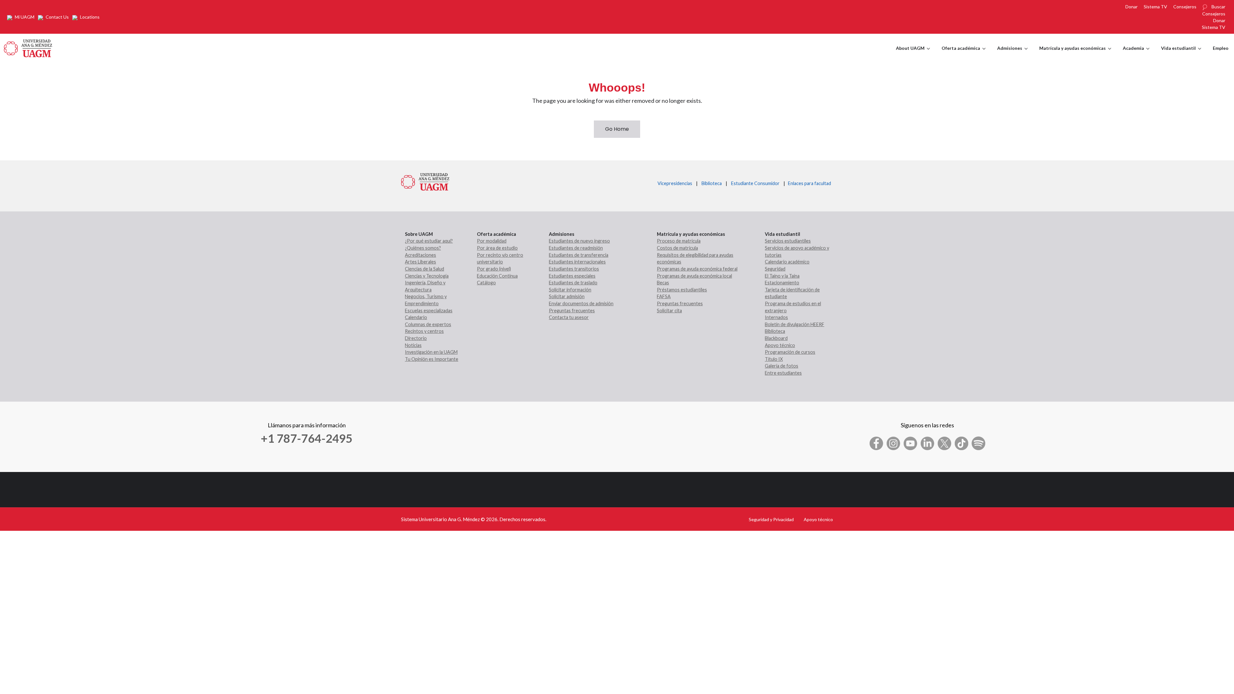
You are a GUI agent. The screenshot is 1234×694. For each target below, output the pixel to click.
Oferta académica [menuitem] (964, 54)
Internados (776, 317)
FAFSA (664, 296)
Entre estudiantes (783, 373)
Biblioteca (712, 183)
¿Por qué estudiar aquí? (429, 241)
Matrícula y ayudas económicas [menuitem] (1075, 54)
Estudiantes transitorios (574, 268)
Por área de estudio (497, 248)
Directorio (416, 338)
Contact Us (57, 17)
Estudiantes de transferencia (578, 255)
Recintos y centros (424, 331)
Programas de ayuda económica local (694, 276)
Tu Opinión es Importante (431, 359)
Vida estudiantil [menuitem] (1181, 54)
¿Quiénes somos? (423, 248)
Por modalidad (491, 241)
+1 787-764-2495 (307, 438)
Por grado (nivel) (494, 268)
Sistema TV (1155, 6)
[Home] (28, 47)
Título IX (774, 359)
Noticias (413, 345)
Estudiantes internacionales (577, 261)
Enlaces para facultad (808, 183)
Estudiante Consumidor (755, 183)
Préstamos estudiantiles (682, 289)
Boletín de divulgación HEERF (794, 324)
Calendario (416, 317)
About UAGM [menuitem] (913, 54)
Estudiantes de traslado (573, 282)
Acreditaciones (420, 255)
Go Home (617, 129)
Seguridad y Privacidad (771, 519)
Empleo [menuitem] (1221, 48)
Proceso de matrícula (679, 241)
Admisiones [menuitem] (1012, 54)
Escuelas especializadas (428, 310)
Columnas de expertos (428, 324)
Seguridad (775, 268)
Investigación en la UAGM (431, 352)
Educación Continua (497, 276)
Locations (90, 17)
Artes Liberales (420, 261)
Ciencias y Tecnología (427, 276)
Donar (1131, 6)
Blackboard (776, 338)
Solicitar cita (669, 310)
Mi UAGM (24, 17)
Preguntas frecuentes (572, 310)
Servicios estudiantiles (788, 241)
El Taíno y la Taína (782, 276)
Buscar (1218, 6)
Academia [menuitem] (1136, 54)
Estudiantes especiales (572, 276)
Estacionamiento (782, 282)
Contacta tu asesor (569, 317)
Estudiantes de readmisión (576, 248)
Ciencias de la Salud (424, 268)
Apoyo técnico (780, 345)
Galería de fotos (781, 366)
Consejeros (1184, 6)
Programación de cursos (790, 352)
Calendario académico (787, 261)
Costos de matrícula (677, 248)
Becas (663, 282)
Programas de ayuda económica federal (697, 268)
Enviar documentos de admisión (581, 303)
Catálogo (486, 282)
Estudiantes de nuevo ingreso (579, 241)
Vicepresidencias (674, 183)
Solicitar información (570, 289)
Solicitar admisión (567, 296)
